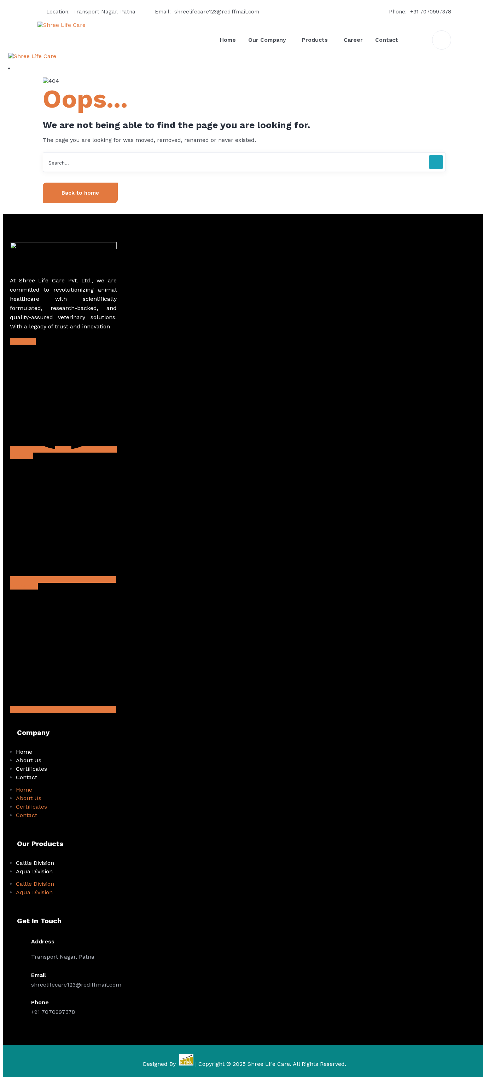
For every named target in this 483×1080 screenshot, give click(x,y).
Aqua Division (34, 871)
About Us (28, 760)
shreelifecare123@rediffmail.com (216, 11)
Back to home (80, 193)
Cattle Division (35, 863)
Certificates (31, 768)
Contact (26, 777)
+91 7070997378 (430, 11)
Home (24, 751)
